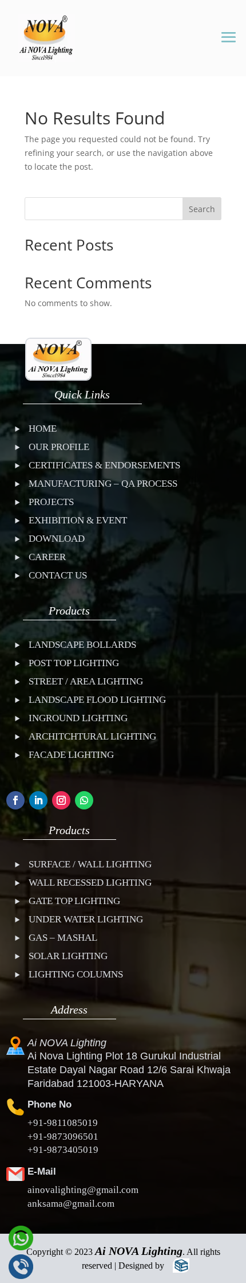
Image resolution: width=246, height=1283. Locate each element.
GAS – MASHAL (63, 937)
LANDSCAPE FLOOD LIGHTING (97, 699)
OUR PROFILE (59, 446)
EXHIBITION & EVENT (78, 520)
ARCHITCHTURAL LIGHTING (92, 736)
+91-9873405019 (62, 1149)
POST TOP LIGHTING (74, 663)
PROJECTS (51, 501)
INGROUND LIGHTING (78, 718)
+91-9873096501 (62, 1136)
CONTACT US (58, 575)
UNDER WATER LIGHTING (86, 919)
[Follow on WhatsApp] (84, 800)
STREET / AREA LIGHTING (86, 681)
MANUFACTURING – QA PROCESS (103, 483)
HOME (43, 428)
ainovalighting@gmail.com (82, 1189)
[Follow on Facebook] (15, 800)
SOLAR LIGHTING (68, 955)
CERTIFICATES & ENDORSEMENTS (104, 465)
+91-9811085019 (62, 1122)
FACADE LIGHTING (71, 754)
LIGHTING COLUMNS (76, 974)
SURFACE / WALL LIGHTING (90, 864)
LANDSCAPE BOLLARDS (82, 644)
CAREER (47, 556)
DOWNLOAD (57, 538)
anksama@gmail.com (70, 1203)
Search (202, 209)
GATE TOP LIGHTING (74, 900)
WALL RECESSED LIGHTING (90, 882)
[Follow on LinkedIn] (38, 800)
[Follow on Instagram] (61, 800)
